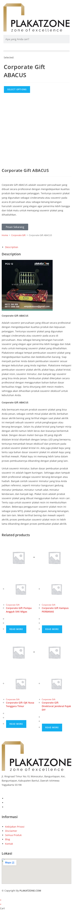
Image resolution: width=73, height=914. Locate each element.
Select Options (17, 89)
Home (5, 235)
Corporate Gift (18, 235)
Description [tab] (11, 247)
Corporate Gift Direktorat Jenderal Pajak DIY (56, 706)
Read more (16, 629)
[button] (36, 51)
